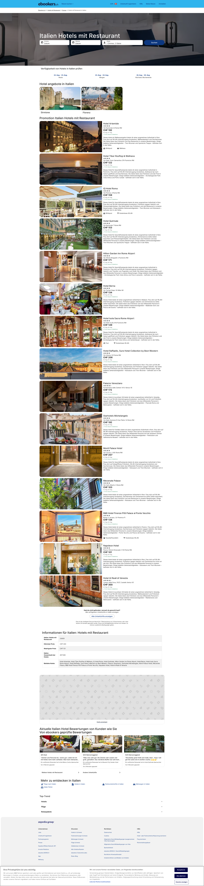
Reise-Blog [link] (74, 856)
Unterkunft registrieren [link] (45, 836)
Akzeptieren (181, 870)
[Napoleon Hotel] (102, 558)
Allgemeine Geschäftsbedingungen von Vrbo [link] (117, 844)
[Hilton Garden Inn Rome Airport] (102, 266)
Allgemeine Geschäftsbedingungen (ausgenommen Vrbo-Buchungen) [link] (119, 840)
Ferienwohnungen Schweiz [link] (79, 836)
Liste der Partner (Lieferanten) (100, 882)
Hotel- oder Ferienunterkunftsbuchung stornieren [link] (151, 836)
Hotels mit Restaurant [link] (53, 10)
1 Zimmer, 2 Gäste (114, 43)
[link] (56, 784)
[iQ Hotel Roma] (102, 201)
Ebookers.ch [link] (42, 10)
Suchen (154, 42)
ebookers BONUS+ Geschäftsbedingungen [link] (117, 851)
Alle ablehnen (181, 876)
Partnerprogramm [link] (43, 839)
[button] (102, 801)
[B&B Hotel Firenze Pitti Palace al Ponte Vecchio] (102, 526)
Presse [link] (40, 842)
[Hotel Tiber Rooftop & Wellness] (102, 169)
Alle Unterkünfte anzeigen (102, 616)
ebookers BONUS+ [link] (44, 853)
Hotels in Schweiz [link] (76, 832)
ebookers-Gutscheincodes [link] (79, 853)
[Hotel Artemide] (102, 136)
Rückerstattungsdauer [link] (143, 842)
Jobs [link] (39, 832)
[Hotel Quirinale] (102, 234)
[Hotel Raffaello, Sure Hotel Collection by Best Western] (102, 364)
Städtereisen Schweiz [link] (77, 846)
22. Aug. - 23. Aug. (60, 75)
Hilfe (141, 4)
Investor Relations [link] (43, 849)
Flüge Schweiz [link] (75, 842)
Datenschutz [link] (108, 832)
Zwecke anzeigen (182, 882)
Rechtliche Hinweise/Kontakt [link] (112, 854)
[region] (102, 876)
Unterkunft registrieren (128, 4)
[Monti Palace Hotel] (102, 461)
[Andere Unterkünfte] (102, 772)
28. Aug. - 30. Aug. (143, 75)
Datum (47, 43)
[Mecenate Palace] (102, 493)
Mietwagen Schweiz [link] (77, 839)
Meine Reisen (150, 4)
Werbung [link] (40, 859)
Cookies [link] (106, 836)
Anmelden (162, 4)
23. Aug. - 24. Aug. (102, 75)
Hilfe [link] (138, 832)
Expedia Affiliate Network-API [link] (47, 846)
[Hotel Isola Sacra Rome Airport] (102, 331)
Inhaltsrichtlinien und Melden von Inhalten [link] (116, 858)
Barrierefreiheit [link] (108, 847)
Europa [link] (64, 10)
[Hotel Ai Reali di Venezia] (102, 591)
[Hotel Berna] (102, 299)
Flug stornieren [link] (141, 839)
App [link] (39, 856)
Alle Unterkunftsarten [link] (77, 849)
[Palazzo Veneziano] (102, 396)
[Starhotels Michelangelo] (102, 428)
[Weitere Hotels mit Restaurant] (60, 772)
